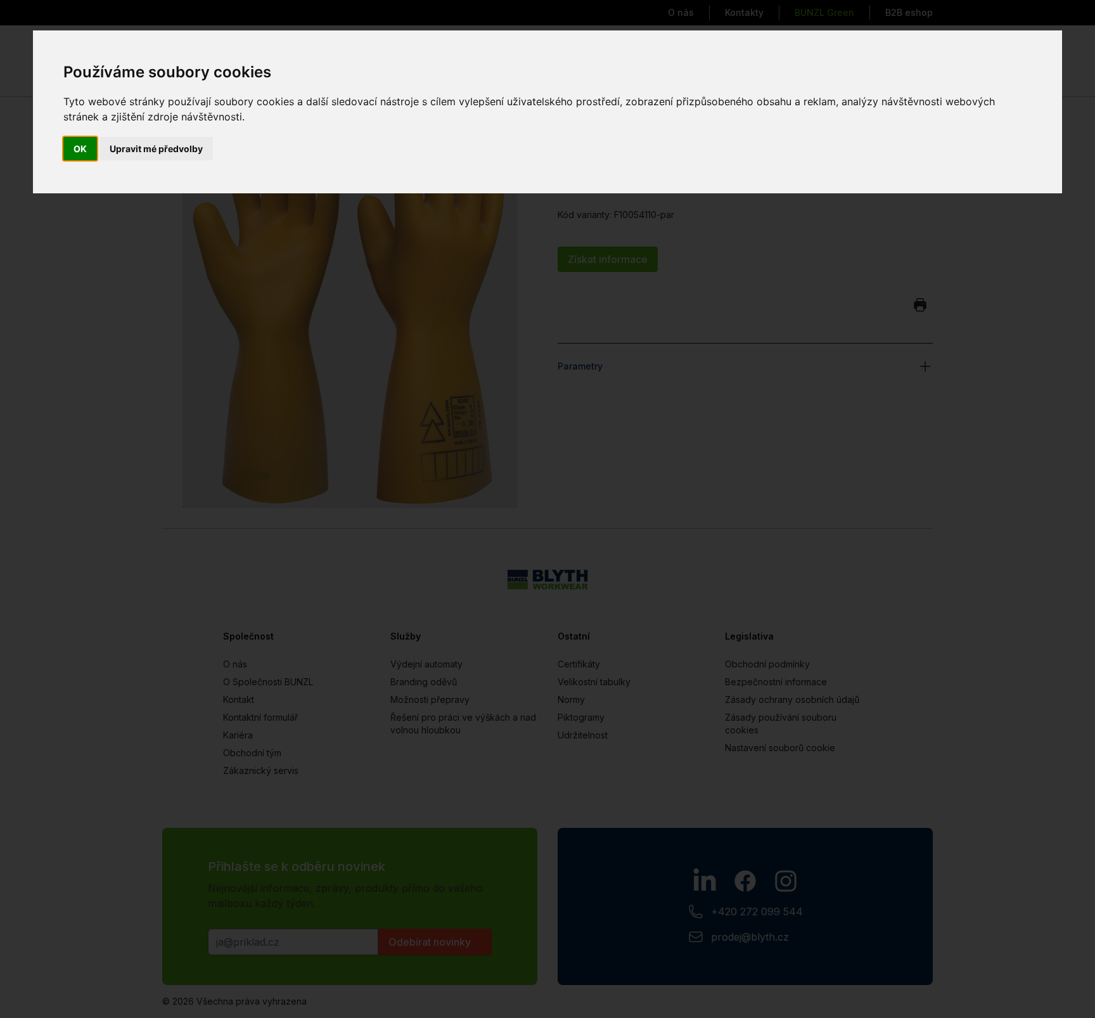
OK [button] (80, 148)
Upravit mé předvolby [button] (156, 148)
